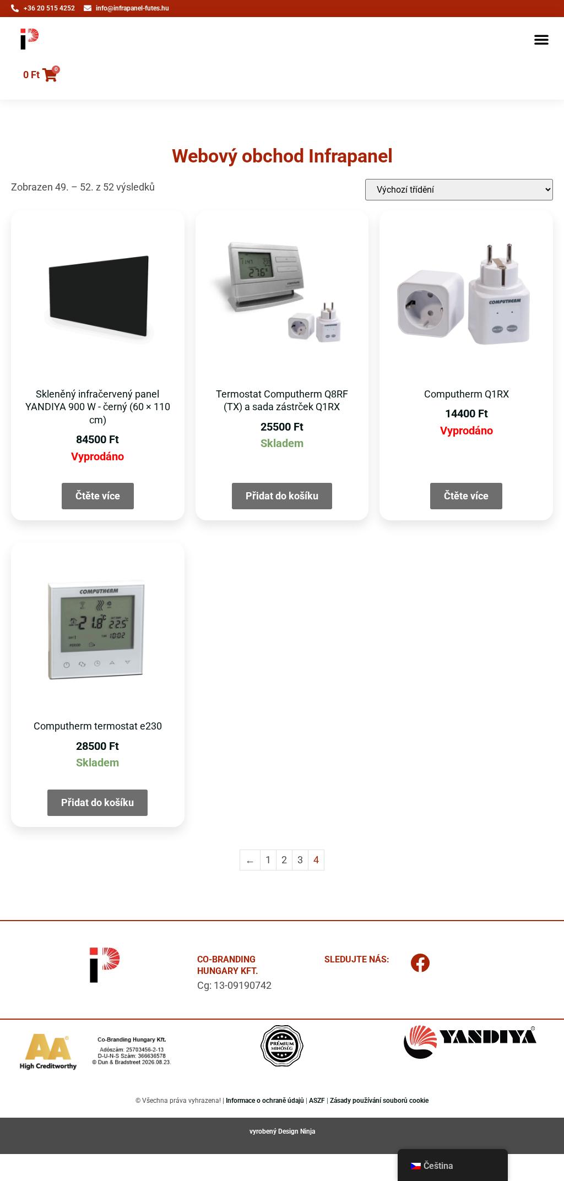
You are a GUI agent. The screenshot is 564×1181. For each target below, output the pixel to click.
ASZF (317, 1100)
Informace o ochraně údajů (265, 1100)
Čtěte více (97, 496)
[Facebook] (419, 962)
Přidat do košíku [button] (282, 496)
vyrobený (264, 1131)
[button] (541, 39)
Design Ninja (296, 1131)
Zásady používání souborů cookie (379, 1100)
